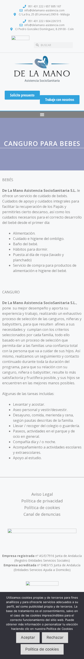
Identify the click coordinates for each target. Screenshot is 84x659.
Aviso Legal (42, 494)
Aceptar (28, 637)
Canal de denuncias (42, 514)
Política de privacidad (42, 500)
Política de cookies (42, 507)
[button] (42, 114)
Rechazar (55, 637)
